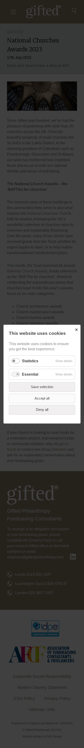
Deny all (42, 410)
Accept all (42, 398)
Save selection (42, 387)
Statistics (30, 361)
